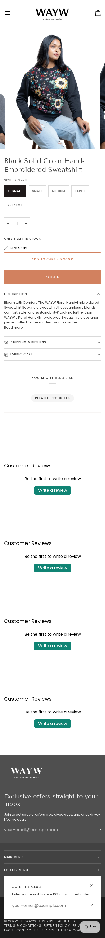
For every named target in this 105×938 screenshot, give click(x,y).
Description (15, 294)
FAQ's (9, 930)
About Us (66, 921)
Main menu (13, 857)
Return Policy (57, 925)
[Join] (88, 905)
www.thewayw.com (27, 921)
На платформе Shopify (79, 930)
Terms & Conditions (22, 925)
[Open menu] (11, 13)
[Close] (94, 885)
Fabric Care (21, 354)
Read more (13, 327)
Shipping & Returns (28, 342)
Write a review (52, 490)
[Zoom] (17, 139)
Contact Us (27, 930)
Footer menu (16, 870)
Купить (52, 277)
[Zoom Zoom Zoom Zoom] (52, 89)
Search (48, 930)
